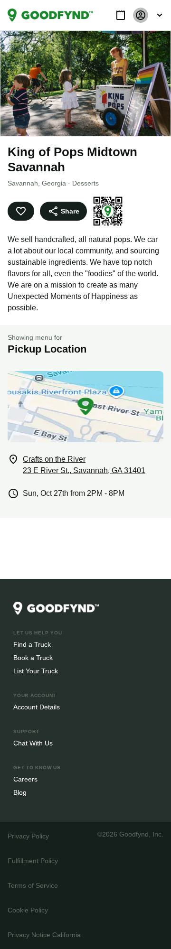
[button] (120, 15)
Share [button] (69, 210)
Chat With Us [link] (33, 742)
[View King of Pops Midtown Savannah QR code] (106, 211)
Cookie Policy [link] (28, 909)
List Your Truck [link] (34, 670)
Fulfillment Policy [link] (32, 860)
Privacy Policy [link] (28, 835)
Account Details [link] (36, 706)
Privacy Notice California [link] (44, 934)
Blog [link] (20, 792)
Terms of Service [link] (32, 885)
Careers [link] (25, 778)
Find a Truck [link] (31, 644)
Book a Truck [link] (32, 657)
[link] (50, 15)
